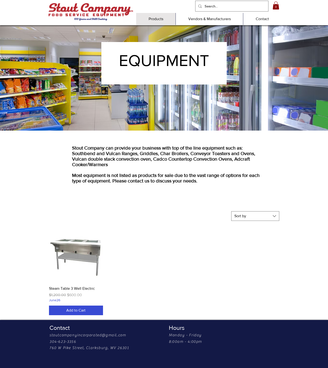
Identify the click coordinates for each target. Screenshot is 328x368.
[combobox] (255, 216)
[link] (276, 5)
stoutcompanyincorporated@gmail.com (87, 335)
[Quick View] (76, 255)
